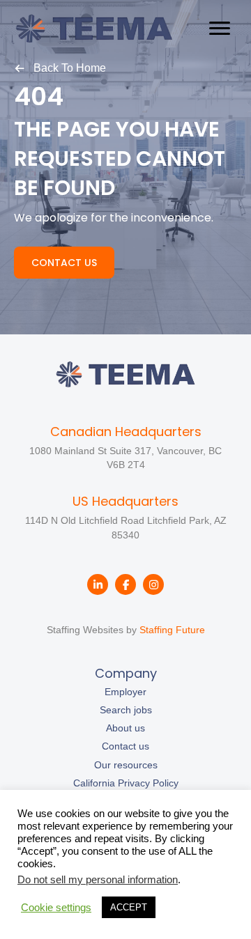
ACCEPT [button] (128, 907)
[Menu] (220, 28)
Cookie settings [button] (56, 907)
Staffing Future (172, 629)
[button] (60, 67)
